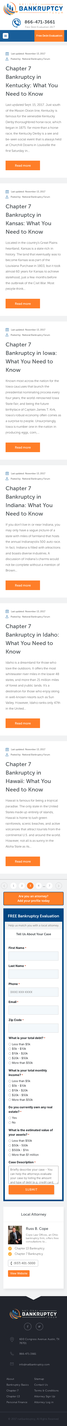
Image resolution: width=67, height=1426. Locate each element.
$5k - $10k (19, 1048)
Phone (14, 984)
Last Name (17, 966)
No (14, 1122)
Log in (49, 1402)
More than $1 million (25, 1154)
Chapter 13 (13, 1396)
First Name (17, 948)
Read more (23, 165)
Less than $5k (21, 1044)
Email (13, 1002)
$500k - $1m (20, 1150)
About (10, 1379)
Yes (14, 1118)
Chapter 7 (13, 1390)
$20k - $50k (20, 1058)
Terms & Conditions (46, 1390)
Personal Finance (17, 1402)
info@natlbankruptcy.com (34, 1364)
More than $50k (22, 1063)
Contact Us (41, 1384)
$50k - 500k (20, 1145)
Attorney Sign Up (44, 1396)
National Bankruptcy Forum (36, 59)
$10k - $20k (20, 1053)
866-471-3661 (40, 22)
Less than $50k (22, 1140)
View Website (18, 1273)
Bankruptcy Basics (18, 1384)
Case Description (22, 1162)
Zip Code (16, 1020)
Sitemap (39, 1379)
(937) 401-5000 (24, 1263)
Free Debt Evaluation (49, 35)
